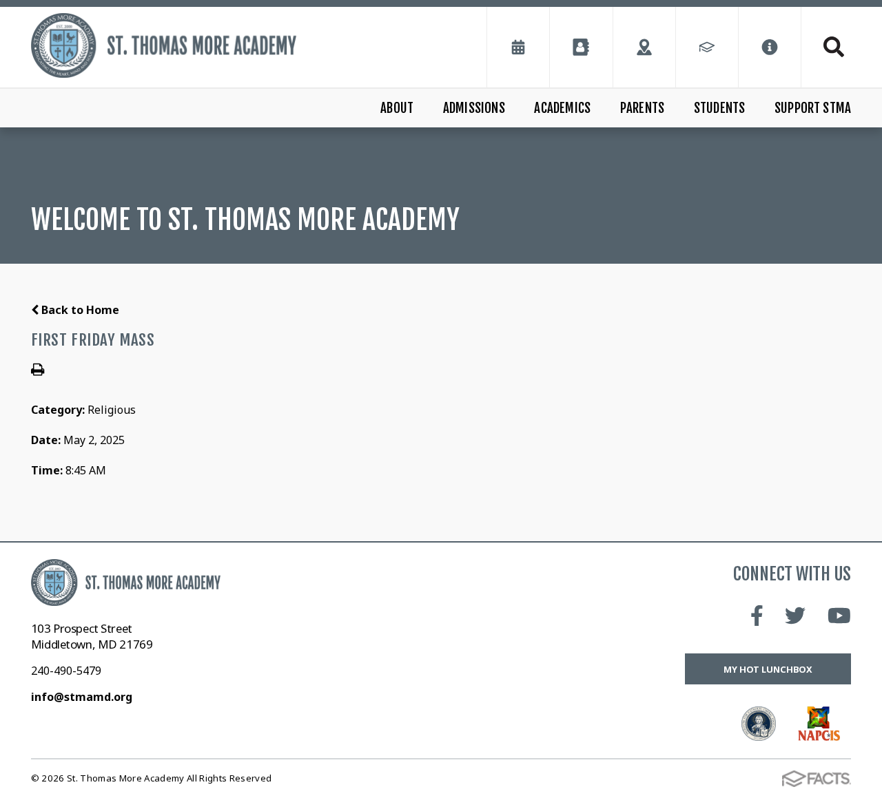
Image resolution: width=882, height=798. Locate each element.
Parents (642, 108)
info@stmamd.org (81, 696)
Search (826, 46)
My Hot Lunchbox (768, 669)
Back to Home (79, 309)
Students (720, 108)
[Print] (37, 370)
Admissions (474, 108)
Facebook (757, 615)
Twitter (795, 615)
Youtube (839, 615)
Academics (562, 108)
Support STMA (813, 108)
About (396, 108)
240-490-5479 (66, 670)
